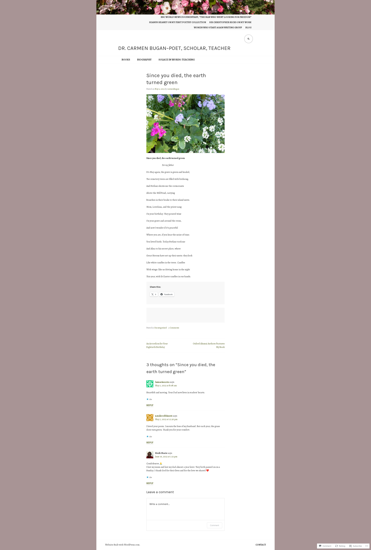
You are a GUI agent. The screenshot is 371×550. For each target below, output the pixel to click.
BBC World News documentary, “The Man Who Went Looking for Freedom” (206, 17)
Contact (260, 544)
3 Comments (173, 327)
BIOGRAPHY (144, 59)
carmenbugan (173, 89)
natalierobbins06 (163, 415)
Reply (149, 405)
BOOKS (126, 59)
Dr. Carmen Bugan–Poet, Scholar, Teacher (174, 48)
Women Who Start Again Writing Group (218, 27)
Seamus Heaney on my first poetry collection (177, 22)
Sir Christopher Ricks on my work (230, 22)
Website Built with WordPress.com (122, 544)
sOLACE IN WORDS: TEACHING (177, 59)
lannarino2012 (162, 382)
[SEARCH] (248, 39)
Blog (248, 27)
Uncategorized (160, 327)
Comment (214, 525)
